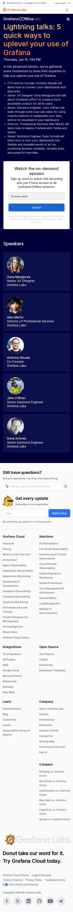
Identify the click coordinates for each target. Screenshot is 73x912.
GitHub (43, 659)
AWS (5, 664)
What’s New (10, 632)
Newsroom (45, 725)
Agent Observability (15, 565)
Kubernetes (10, 681)
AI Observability (48, 543)
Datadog (8, 686)
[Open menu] (66, 10)
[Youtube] (50, 901)
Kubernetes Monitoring (16, 576)
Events (7, 725)
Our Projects (46, 654)
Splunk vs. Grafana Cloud (54, 819)
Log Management (49, 603)
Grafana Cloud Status (16, 637)
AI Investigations (13, 626)
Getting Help (46, 741)
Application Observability (18, 570)
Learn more (60, 3)
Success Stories (48, 730)
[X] (18, 901)
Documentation (12, 708)
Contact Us (46, 736)
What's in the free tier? (17, 554)
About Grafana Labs (51, 708)
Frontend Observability (16, 596)
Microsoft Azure (12, 675)
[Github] (39, 901)
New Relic (9, 692)
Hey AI (43, 752)
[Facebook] (7, 901)
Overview (8, 543)
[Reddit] (61, 901)
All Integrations (12, 654)
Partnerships (46, 719)
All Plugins (9, 659)
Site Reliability (48, 598)
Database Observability (17, 591)
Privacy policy (44, 521)
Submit (36, 207)
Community (9, 719)
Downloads (46, 664)
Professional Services (52, 746)
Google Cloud (11, 670)
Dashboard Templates (52, 670)
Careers (44, 714)
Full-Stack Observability (53, 548)
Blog (5, 714)
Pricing (7, 548)
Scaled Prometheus (50, 583)
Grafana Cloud (29, 861)
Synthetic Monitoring (15, 602)
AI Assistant (10, 559)
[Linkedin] (28, 901)
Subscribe (59, 513)
